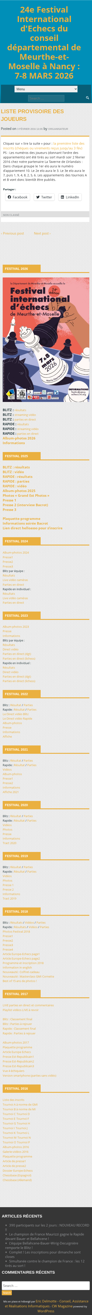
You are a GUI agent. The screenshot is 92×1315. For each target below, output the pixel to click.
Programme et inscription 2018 (23, 963)
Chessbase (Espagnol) (17, 1175)
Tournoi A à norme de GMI (20, 1104)
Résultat (15, 705)
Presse (7, 631)
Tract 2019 (9, 898)
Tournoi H (23, 1123)
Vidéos (7, 769)
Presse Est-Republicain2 (18, 1061)
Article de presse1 (14, 1161)
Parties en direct (13, 585)
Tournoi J (21, 1128)
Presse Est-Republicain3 (18, 1066)
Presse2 (8, 562)
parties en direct (25, 419)
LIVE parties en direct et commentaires (28, 1005)
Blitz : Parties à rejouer (17, 1024)
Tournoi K (9, 1133)
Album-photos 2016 (16, 1147)
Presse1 (8, 557)
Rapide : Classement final (19, 1029)
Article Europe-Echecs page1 (21, 954)
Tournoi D (23, 1114)
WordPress (46, 1311)
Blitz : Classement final (17, 1019)
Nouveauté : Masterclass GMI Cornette (28, 976)
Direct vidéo (11, 649)
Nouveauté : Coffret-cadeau (21, 972)
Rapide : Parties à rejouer (19, 1033)
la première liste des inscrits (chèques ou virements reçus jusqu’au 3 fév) (43, 145)
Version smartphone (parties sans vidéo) (29, 1075)
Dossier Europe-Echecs (18, 1171)
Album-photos (12, 723)
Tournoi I (9, 1128)
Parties (28, 705)
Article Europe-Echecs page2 (21, 958)
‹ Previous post (12, 233)
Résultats (9, 575)
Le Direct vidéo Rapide (17, 718)
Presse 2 (8, 889)
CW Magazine (62, 1306)
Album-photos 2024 (16, 552)
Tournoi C (9, 1114)
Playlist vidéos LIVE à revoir (21, 1010)
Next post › (42, 233)
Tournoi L (23, 1133)
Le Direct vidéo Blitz (16, 714)
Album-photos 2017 (16, 1042)
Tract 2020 (9, 843)
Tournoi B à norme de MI (19, 1109)
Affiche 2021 (11, 792)
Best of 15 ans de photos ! (20, 981)
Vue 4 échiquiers (13, 1071)
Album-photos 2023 (16, 627)
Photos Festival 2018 (16, 931)
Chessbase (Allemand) (17, 1180)
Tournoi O (9, 1142)
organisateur (58, 129)
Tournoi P (23, 1142)
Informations (11, 636)
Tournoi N (24, 1137)
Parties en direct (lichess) (19, 658)
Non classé (11, 215)
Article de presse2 (14, 1166)
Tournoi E (9, 1119)
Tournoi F (22, 1119)
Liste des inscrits (13, 1100)
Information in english (17, 967)
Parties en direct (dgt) (17, 654)
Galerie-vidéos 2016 (15, 1152)
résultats (20, 410)
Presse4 (8, 949)
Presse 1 (8, 885)
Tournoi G (9, 1123)
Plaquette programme (17, 1047)
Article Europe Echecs (17, 1052)
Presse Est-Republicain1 (18, 1057)
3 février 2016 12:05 (30, 129)
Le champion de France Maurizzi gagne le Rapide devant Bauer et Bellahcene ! (44, 1236)
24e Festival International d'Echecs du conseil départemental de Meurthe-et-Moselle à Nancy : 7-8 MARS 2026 (44, 42)
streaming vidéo (25, 415)
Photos (7, 829)
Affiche (7, 736)
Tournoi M (10, 1137)
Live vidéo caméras (15, 580)
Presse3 (8, 566)
